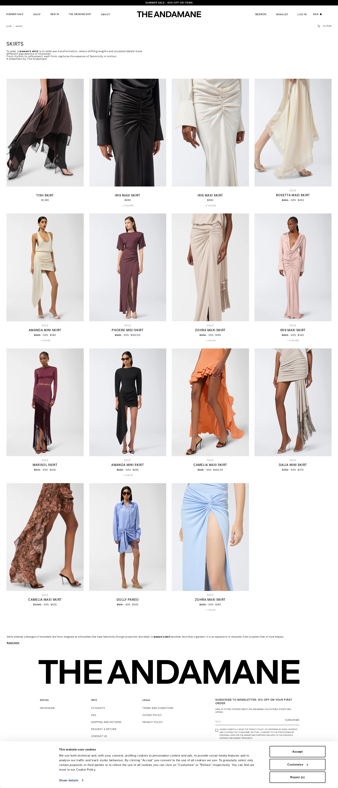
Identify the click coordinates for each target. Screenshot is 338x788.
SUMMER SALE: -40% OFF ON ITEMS (169, 2)
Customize (295, 764)
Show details (68, 780)
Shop (37, 14)
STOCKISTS (98, 708)
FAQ (93, 715)
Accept (297, 751)
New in (54, 14)
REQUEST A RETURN (103, 729)
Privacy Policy (256, 729)
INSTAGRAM (47, 708)
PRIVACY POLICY (152, 722)
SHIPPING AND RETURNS (106, 722)
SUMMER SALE (14, 14)
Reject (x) (297, 777)
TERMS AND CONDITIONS (157, 708)
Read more (13, 642)
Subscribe (292, 719)
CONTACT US (99, 736)
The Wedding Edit (80, 14)
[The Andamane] (169, 14)
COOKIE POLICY (152, 715)
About (105, 14)
